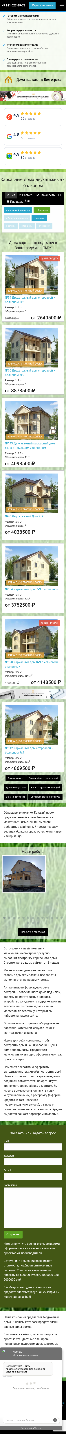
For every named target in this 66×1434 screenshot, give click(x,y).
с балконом (42, 210)
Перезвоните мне (42, 5)
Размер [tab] (26, 195)
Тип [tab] (12, 195)
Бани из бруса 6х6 (15, 797)
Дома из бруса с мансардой (43, 778)
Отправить (13, 1234)
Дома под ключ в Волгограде (38, 79)
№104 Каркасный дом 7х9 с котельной (31, 589)
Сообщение (10, 1185)
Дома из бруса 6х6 (16, 787)
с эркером (39, 218)
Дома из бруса (15, 778)
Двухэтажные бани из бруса (45, 797)
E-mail (7, 1170)
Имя (6, 1140)
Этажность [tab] (47, 195)
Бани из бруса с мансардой (45, 787)
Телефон (9, 1155)
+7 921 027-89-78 (13, 5)
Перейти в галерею (32, 932)
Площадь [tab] (16, 201)
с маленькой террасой (18, 210)
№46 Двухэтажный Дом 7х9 (24, 516)
